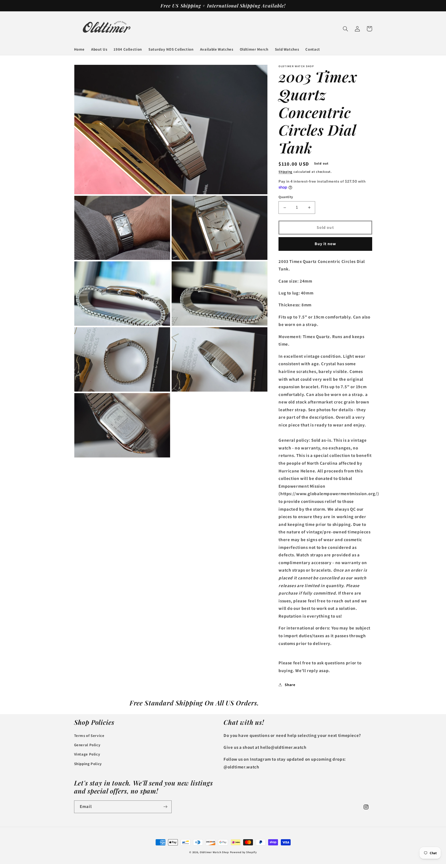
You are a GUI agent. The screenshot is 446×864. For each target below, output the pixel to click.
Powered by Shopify (243, 852)
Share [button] (290, 684)
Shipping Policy (88, 763)
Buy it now (325, 244)
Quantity (285, 197)
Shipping (285, 172)
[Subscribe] (165, 806)
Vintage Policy (87, 754)
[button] (346, 29)
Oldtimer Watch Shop (214, 852)
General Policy (87, 744)
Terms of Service (89, 735)
